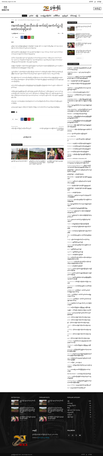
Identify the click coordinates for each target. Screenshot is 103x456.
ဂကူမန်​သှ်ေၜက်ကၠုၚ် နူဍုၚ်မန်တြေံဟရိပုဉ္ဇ (78, 208)
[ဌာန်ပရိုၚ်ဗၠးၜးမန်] (17, 137)
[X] (25, 37)
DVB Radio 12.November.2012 (80, 158)
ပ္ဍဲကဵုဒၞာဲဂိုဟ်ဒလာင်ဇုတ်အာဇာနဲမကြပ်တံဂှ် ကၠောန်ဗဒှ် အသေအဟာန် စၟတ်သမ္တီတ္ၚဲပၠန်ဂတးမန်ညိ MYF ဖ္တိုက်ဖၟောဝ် (37, 162)
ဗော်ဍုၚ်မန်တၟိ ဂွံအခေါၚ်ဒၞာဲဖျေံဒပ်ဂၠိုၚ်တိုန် (80, 223)
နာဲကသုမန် (40, 437)
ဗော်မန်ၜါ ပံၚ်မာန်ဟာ (79, 174)
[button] (79, 15)
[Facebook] (22, 37)
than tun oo (70, 95)
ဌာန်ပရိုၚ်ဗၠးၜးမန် (15, 33)
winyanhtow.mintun (72, 99)
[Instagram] (72, 435)
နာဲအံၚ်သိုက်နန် (70, 169)
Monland (69, 113)
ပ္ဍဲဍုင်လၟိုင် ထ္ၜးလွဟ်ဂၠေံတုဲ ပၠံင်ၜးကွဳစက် (19, 161)
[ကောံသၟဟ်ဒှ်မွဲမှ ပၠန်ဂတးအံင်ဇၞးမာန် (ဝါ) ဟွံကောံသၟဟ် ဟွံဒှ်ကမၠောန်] (71, 52)
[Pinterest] (29, 37)
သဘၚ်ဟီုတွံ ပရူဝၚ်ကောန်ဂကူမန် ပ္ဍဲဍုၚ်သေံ (82, 146)
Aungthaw (69, 68)
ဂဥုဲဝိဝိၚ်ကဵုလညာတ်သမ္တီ (77, 242)
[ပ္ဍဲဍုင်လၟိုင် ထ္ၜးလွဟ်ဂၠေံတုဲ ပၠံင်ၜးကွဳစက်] (19, 153)
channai (69, 154)
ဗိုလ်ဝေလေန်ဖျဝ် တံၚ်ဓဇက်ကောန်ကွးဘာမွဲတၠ (80, 317)
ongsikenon (70, 87)
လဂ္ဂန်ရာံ (69, 310)
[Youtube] (79, 435)
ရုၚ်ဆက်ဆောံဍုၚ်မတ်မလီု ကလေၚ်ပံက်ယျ (80, 239)
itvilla (68, 294)
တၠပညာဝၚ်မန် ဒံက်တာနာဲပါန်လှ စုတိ (83, 385)
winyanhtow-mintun (72, 72)
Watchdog (69, 116)
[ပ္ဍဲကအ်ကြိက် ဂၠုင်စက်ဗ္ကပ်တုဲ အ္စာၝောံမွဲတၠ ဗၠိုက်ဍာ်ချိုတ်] (55, 153)
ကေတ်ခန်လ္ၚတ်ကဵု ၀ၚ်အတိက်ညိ (80, 113)
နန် (67, 322)
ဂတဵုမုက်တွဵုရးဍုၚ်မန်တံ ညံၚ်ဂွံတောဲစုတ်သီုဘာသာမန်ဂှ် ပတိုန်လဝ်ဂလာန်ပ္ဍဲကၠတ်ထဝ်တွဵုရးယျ (79, 100)
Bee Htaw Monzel (71, 373)
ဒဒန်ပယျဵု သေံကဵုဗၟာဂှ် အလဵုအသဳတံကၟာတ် (21, 128)
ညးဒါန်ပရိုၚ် (46, 437)
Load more (79, 58)
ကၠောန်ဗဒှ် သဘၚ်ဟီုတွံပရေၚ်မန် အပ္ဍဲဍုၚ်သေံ (82, 143)
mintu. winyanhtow (72, 109)
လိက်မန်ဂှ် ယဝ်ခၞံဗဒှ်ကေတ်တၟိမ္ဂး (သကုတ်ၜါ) (82, 310)
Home (12, 20)
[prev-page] (12, 167)
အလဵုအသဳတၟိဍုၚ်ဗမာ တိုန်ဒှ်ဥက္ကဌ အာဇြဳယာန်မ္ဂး (80, 307)
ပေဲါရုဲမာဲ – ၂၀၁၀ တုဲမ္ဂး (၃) (76, 362)
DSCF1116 (73, 136)
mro (68, 80)
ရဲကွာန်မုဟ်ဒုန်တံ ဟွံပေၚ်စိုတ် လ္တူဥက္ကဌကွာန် (80, 80)
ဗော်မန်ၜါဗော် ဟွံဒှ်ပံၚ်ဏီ (78, 254)
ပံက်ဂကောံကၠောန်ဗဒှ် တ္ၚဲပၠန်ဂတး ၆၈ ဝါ (81, 92)
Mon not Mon (70, 177)
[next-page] (15, 167)
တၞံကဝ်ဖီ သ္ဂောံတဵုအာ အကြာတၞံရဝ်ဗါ (79, 133)
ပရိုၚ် (16, 20)
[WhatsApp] (32, 37)
